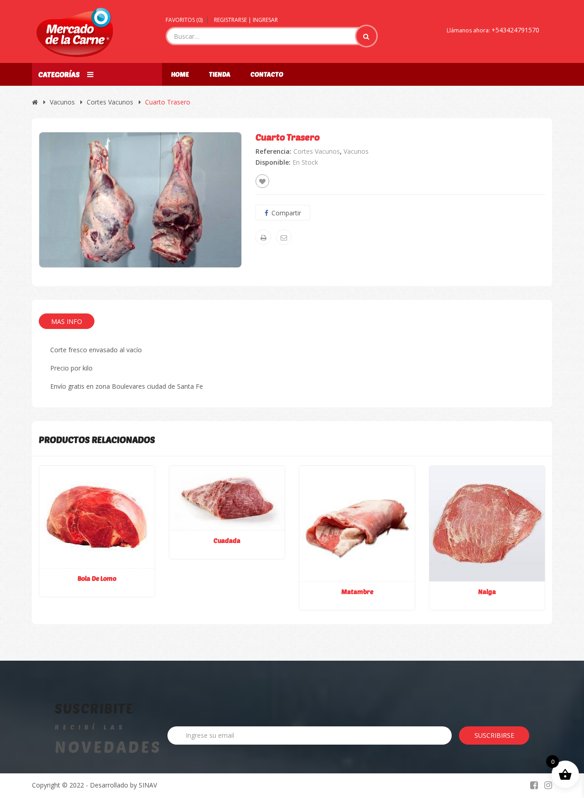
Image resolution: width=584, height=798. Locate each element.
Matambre (357, 591)
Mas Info (66, 321)
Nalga (487, 591)
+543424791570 (515, 30)
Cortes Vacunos (110, 102)
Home (180, 74)
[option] (140, 199)
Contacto (266, 74)
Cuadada (227, 540)
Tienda (219, 74)
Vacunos (62, 102)
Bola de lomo (97, 578)
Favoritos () (184, 20)
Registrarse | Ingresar (246, 20)
